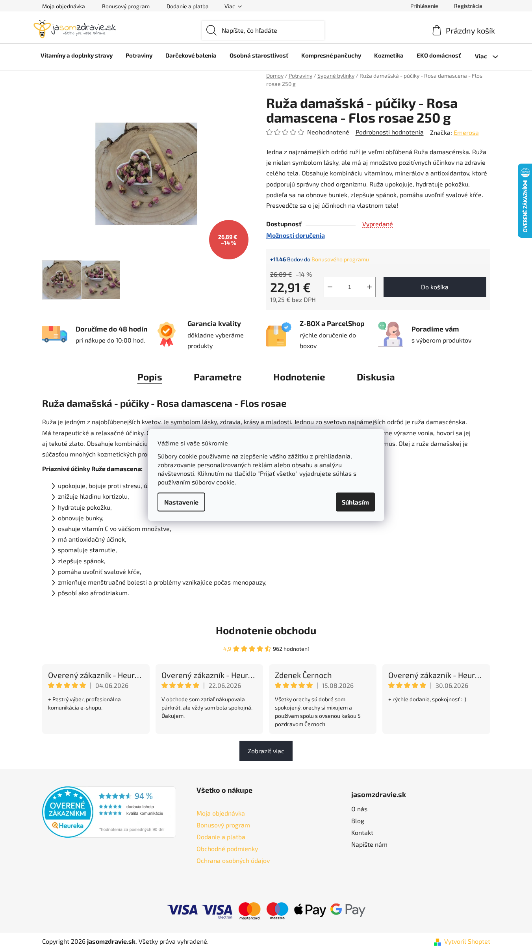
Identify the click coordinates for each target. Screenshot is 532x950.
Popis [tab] (149, 376)
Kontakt (362, 832)
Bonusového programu (340, 259)
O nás (359, 808)
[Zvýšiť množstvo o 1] (369, 287)
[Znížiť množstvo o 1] (330, 287)
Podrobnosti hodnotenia (390, 132)
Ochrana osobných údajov (233, 860)
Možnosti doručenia (295, 235)
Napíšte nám (369, 844)
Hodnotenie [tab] (299, 376)
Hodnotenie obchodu (266, 630)
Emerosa (466, 132)
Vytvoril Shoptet (467, 941)
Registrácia (468, 5)
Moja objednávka (63, 6)
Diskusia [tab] (376, 376)
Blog (357, 820)
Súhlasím (355, 502)
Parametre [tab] (218, 376)
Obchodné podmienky (227, 848)
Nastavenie (181, 502)
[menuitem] (76, 55)
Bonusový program (126, 6)
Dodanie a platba (188, 6)
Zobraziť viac (266, 750)
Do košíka (435, 287)
